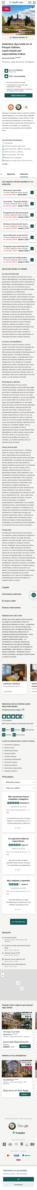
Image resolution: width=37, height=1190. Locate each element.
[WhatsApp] (34, 2)
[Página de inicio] (16, 2)
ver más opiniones (18, 922)
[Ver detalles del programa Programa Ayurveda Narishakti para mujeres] (32, 248)
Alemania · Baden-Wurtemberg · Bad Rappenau (19, 62)
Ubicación (24, 174)
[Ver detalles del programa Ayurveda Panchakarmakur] (32, 259)
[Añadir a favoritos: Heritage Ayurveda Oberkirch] (4, 1014)
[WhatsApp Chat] (33, 595)
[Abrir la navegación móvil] (3, 2)
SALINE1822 (8, 1080)
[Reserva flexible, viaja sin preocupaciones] (26, 37)
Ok (18, 1179)
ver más (4, 164)
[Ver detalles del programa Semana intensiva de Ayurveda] (32, 226)
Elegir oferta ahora (18, 95)
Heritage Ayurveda (11, 1033)
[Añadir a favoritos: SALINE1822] (4, 1062)
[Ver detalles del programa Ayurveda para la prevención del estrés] (32, 237)
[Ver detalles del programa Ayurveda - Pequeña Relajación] (32, 203)
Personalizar (18, 1184)
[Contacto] (29, 2)
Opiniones (11, 174)
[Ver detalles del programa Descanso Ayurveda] (32, 192)
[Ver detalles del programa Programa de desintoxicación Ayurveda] (32, 215)
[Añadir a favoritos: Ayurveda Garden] (32, 7)
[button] (22, 988)
